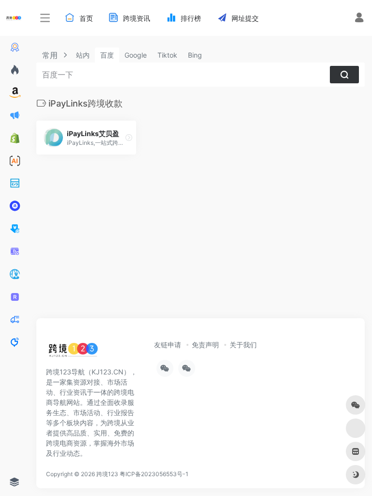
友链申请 (167, 345)
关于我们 (243, 345)
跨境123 (107, 474)
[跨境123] (73, 352)
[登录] (359, 18)
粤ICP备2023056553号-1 (154, 474)
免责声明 (205, 345)
